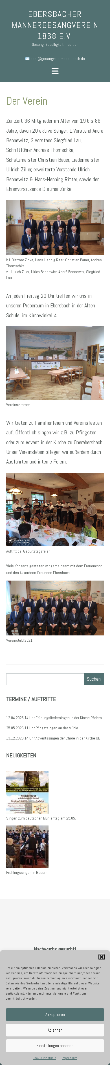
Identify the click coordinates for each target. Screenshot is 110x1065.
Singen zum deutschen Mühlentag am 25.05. (41, 818)
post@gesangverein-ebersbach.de (57, 58)
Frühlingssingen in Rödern (26, 872)
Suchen (94, 679)
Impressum (69, 1058)
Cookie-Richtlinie (44, 1058)
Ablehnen (55, 1030)
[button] (101, 957)
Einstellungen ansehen (55, 1045)
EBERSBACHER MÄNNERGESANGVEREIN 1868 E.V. (55, 25)
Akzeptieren (55, 1014)
